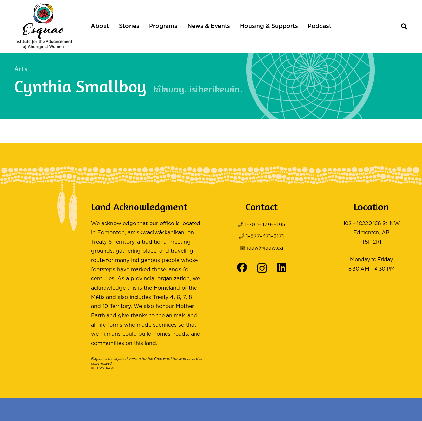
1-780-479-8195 (265, 225)
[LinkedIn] (281, 268)
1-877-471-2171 (265, 236)
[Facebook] (242, 268)
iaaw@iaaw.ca (265, 248)
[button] (112, 26)
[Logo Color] (43, 26)
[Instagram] (262, 268)
